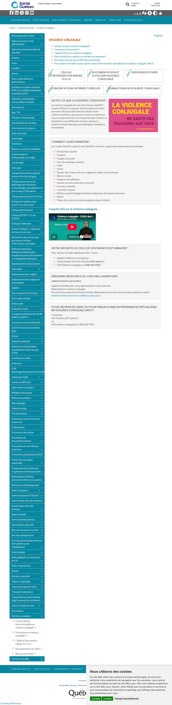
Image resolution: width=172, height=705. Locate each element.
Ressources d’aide (24, 653)
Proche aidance (19, 413)
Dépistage (17, 269)
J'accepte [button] (95, 698)
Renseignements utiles (23, 35)
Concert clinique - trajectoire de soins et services (26, 230)
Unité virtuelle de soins (23, 605)
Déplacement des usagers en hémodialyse (26, 281)
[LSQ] (144, 13)
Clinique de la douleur (22, 210)
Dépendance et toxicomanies (26, 263)
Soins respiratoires (21, 565)
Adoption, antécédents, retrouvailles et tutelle (23, 100)
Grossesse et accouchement (26, 322)
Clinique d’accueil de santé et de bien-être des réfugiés (26, 175)
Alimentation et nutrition (24, 122)
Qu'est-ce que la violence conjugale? (72, 46)
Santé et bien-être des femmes (27, 500)
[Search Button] (128, 5)
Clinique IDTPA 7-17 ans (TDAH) (24, 217)
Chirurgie (16, 167)
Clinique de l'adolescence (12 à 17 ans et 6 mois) (24, 203)
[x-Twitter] (22, 13)
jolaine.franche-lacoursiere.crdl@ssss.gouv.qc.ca (76, 295)
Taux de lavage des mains (24, 586)
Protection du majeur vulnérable (22, 461)
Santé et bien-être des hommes (23, 508)
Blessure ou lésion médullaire (26, 149)
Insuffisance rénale (21, 358)
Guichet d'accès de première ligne (26, 329)
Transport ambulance (22, 591)
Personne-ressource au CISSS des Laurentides (77, 60)
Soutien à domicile (21, 576)
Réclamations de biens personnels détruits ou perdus (27, 478)
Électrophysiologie (21, 298)
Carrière (88, 20)
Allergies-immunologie (23, 117)
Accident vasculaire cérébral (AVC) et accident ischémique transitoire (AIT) (26, 90)
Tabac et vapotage (21, 581)
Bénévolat (100, 20)
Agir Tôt (16, 112)
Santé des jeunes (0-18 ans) (25, 495)
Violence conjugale (21, 616)
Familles (16, 68)
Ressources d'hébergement (25, 485)
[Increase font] (140, 13)
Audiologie (17, 138)
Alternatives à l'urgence (23, 128)
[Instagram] (27, 13)
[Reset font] (137, 13)
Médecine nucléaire (21, 398)
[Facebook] (12, 13)
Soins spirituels (19, 133)
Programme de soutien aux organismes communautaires (26, 470)
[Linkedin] (17, 13)
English (158, 35)
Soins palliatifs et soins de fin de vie (26, 559)
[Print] (160, 13)
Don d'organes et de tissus (25, 293)
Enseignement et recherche (66, 20)
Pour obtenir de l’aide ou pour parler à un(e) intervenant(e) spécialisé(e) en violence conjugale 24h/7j (103, 63)
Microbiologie (19, 403)
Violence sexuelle (20, 658)
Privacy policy (82, 685)
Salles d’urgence (20, 490)
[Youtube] (32, 13)
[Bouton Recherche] (36, 2)
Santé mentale (19, 514)
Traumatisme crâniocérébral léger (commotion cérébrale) (26, 599)
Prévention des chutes (23, 432)
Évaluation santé (20, 308)
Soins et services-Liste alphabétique (23, 43)
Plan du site (155, 6)
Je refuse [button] (107, 698)
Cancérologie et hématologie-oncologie (23, 156)
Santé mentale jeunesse (23, 519)
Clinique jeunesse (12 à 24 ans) (27, 196)
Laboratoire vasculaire (23, 387)
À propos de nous (133, 20)
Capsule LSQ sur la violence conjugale (72, 53)
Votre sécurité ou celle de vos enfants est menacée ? (80, 56)
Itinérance (17, 363)
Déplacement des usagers (24, 274)
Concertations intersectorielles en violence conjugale (25, 624)
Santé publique (41, 20)
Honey (15, 336)
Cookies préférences (10, 703)
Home (12, 27)
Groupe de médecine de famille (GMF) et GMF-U (27, 316)
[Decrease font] (135, 13)
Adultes (15, 57)
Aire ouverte (18, 107)
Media (133, 6)
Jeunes (15, 73)
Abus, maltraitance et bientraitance (22, 80)
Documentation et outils (27, 648)
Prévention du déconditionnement (21, 439)
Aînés (14, 63)
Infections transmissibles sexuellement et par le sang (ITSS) (25, 349)
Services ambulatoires (23, 535)
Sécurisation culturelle (23, 524)
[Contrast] (155, 13)
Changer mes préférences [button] (127, 698)
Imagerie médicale (21, 341)
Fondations (115, 20)
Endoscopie (17, 303)
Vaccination (17, 610)
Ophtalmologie (19, 408)
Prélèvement (18, 427)
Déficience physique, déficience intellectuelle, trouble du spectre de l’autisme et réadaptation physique (27, 253)
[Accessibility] (150, 13)
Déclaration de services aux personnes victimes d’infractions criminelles (25, 240)
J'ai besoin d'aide (20, 377)
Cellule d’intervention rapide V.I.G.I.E (26, 642)
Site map (73, 685)
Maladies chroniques (22, 392)
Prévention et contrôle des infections (25, 448)
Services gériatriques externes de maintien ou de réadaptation (27, 543)
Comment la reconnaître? (67, 49)
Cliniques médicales (21, 223)
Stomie (15, 571)
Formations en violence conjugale (27, 634)
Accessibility (64, 685)
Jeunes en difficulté (21, 382)
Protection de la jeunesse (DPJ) (27, 454)
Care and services (20, 20)
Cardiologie (18, 162)
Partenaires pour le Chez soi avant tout (26, 420)
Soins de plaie (18, 552)
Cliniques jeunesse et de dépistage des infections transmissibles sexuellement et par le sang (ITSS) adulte (27, 186)
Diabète (15, 287)
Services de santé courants (25, 530)
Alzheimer (17, 143)
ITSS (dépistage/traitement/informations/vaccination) (28, 370)
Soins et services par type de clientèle (26, 51)
